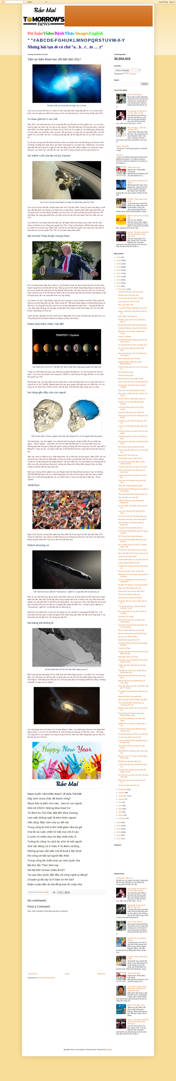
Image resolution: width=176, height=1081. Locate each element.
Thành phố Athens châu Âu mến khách (132, 328)
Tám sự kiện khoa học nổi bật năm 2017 (133, 382)
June (121, 806)
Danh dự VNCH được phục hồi (129, 588)
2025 (119, 260)
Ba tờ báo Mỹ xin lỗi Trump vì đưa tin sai (133, 553)
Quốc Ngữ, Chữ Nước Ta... (128, 316)
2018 (119, 283)
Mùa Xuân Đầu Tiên (125, 305)
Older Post (101, 974)
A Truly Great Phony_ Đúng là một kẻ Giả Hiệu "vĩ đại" (132, 607)
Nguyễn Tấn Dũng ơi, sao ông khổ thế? (133, 585)
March (121, 815)
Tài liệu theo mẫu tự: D (124, 878)
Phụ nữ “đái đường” (134, 95)
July (120, 802)
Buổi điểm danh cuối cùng (128, 657)
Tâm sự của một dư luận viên (129, 595)
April (120, 812)
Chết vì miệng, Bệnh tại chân (129, 563)
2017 (119, 286)
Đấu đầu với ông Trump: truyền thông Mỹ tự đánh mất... (132, 671)
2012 (119, 835)
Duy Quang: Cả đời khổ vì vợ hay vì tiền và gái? (137, 112)
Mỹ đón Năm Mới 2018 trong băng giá (132, 325)
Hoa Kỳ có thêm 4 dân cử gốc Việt (131, 571)
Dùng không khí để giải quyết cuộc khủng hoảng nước (131, 714)
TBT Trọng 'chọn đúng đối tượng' (130, 536)
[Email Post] (54, 892)
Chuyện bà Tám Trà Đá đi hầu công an (132, 550)
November (123, 789)
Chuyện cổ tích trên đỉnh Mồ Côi (130, 528)
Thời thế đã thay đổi (125, 375)
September (123, 796)
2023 (119, 267)
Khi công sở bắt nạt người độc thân (131, 447)
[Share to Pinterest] (68, 892)
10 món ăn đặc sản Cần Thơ (129, 785)
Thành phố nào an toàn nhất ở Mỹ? (131, 591)
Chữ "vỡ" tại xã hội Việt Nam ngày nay (132, 516)
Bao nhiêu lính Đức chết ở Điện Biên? (132, 519)
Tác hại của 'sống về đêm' (128, 637)
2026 (119, 257)
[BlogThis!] (61, 892)
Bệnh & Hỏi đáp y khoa (136, 1005)
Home (67, 974)
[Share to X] (63, 892)
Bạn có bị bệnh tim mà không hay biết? (132, 700)
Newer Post (32, 974)
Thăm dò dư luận (133, 167)
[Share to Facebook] (66, 892)
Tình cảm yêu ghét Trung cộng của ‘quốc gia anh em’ (131, 704)
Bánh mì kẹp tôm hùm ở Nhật (129, 359)
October (122, 793)
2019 (119, 280)
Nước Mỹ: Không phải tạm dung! (130, 486)
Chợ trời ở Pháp (124, 648)
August (121, 799)
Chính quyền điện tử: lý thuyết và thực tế (133, 560)
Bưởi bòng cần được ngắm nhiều (130, 379)
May (120, 809)
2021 (119, 273)
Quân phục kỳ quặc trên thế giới (130, 598)
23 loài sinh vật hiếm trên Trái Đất (130, 298)
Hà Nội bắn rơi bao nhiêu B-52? (130, 458)
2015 (119, 826)
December (123, 289)
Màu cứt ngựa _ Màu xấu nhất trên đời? (136, 129)
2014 (119, 829)
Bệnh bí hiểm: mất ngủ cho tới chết (131, 630)
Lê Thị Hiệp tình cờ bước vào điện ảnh (132, 345)
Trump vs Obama (124, 337)
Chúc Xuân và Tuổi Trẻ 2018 (129, 302)
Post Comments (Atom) (46, 978)
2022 (119, 270)
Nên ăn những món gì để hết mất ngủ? (132, 634)
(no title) (119, 155)
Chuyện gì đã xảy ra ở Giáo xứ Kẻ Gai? (133, 467)
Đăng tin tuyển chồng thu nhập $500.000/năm (129, 363)
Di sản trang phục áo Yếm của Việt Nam (133, 734)
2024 (119, 264)
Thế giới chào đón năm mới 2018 (130, 292)
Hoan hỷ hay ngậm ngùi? (127, 556)
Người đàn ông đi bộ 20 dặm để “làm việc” (136, 906)
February (122, 818)
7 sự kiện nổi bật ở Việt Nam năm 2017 (132, 308)
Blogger (109, 1050)
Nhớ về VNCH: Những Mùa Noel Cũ (131, 399)
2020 (119, 277)
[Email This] (58, 892)
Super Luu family (122, 146)
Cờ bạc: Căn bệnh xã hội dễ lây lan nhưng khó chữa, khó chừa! (137, 234)
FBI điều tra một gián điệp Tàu (129, 761)
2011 (119, 839)
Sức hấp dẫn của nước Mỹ (128, 497)
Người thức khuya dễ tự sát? (129, 640)
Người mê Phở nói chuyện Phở (130, 696)
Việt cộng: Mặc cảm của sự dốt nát (131, 412)
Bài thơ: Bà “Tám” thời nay (128, 455)
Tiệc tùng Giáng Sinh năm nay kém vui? (133, 494)
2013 (119, 832)
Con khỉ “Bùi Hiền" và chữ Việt (129, 737)
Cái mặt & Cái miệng (126, 617)
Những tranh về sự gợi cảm (128, 295)
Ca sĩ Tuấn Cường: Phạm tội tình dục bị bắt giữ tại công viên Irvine (137, 989)
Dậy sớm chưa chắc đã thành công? (131, 390)
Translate (132, 74)
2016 (119, 823)
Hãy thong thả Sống (125, 372)
